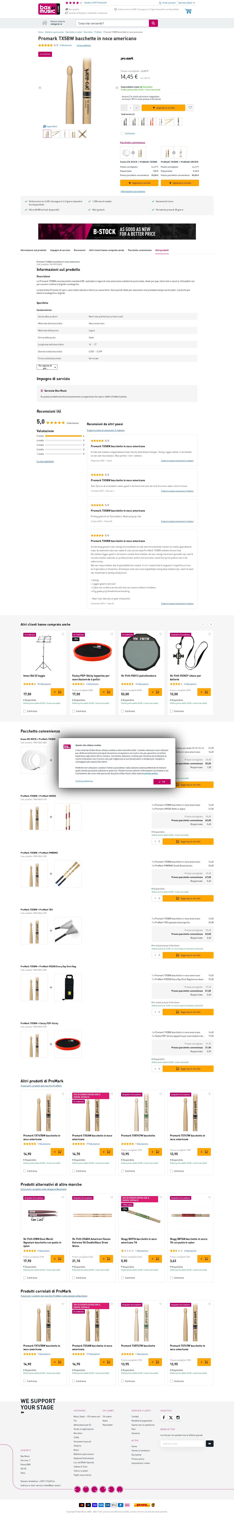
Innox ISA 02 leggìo (34, 675)
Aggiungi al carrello (190, 784)
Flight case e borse (82, 1474)
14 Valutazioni (142, 684)
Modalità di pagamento (142, 1420)
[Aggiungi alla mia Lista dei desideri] (190, 107)
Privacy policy (138, 1458)
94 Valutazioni (44, 684)
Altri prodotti (162, 250)
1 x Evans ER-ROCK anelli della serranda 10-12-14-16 (178, 748)
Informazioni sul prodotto (33, 250)
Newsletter (108, 1424)
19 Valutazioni (93, 1143)
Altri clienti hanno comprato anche (106, 250)
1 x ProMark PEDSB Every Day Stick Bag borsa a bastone (179, 979)
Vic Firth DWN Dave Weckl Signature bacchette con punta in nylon (42, 1242)
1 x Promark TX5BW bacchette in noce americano (176, 751)
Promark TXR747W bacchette (138, 1135)
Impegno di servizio (60, 250)
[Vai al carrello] (188, 10)
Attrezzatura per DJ (82, 1424)
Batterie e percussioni (84, 1454)
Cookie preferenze (84, 781)
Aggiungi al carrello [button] (165, 107)
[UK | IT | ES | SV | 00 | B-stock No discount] (117, 232)
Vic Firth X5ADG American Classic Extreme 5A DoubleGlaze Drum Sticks (91, 1242)
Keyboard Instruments (84, 1458)
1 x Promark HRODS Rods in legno (168, 808)
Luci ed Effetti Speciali (84, 1462)
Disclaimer (137, 1454)
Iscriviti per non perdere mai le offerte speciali (182, 1435)
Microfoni (78, 1433)
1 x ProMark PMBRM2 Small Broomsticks (172, 865)
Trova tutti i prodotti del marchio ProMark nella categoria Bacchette (54, 1295)
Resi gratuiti (74, 9)
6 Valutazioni (190, 684)
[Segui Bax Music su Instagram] (178, 1417)
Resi (134, 1429)
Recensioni (79, 250)
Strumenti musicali (82, 1441)
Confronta (32, 711)
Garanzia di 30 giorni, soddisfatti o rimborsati (88, 13)
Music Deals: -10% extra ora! (87, 1416)
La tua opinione (45, 461)
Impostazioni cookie (141, 1463)
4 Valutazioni (92, 684)
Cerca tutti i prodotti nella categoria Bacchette (43, 1189)
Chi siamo (107, 1416)
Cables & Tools (80, 1466)
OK (163, 782)
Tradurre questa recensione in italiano (177, 460)
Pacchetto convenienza (139, 250)
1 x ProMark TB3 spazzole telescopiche (171, 922)
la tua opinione (84, 45)
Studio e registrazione (84, 1429)
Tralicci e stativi (81, 1470)
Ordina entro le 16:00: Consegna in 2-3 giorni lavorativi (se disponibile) (148, 9)
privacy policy (151, 773)
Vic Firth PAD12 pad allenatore (138, 675)
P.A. (75, 1420)
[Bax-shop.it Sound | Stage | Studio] (49, 9)
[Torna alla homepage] (45, 22)
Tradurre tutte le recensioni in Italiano (105, 430)
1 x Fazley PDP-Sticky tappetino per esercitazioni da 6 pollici (179, 1036)
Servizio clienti (141, 1410)
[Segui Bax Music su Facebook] (164, 1417)
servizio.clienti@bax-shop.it (48, 1485)
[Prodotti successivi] (211, 624)
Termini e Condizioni (141, 1450)
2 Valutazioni (43, 1250)
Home (134, 1446)
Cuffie (76, 1437)
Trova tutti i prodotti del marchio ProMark (41, 1085)
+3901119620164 (47, 1481)
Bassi (76, 1449)
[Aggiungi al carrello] (57, 692)
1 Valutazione (43, 1143)
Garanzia (136, 1433)
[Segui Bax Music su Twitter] (171, 1417)
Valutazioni (66, 45)
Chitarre (77, 1445)
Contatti (135, 1416)
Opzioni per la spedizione (143, 1424)
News (105, 1420)
